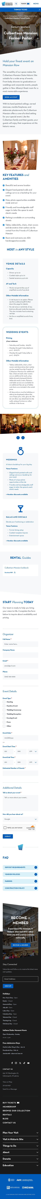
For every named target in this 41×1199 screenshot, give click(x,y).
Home (5, 16)
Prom (9, 722)
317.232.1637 (7, 1085)
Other (9, 726)
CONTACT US (9, 1123)
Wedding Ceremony (14, 710)
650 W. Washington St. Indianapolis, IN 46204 (11, 1074)
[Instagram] (16, 1063)
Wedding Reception (14, 714)
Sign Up (8, 986)
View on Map (7, 1082)
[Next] (23, 439)
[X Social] (20, 1063)
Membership (9, 1107)
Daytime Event (12, 706)
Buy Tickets (9, 1103)
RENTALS (7, 1115)
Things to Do (20, 10)
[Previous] (18, 439)
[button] (16, 4)
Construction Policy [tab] (15, 888)
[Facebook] (12, 1063)
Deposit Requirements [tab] (15, 867)
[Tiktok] (24, 1063)
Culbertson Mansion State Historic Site (23, 16)
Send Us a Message (10, 1089)
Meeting (10, 702)
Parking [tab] (8, 881)
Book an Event (11, 97)
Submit (8, 836)
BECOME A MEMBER (20, 945)
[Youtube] (28, 1063)
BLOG (5, 1119)
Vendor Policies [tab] (12, 874)
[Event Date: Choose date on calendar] (3, 742)
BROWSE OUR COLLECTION (16, 1111)
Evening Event (12, 718)
